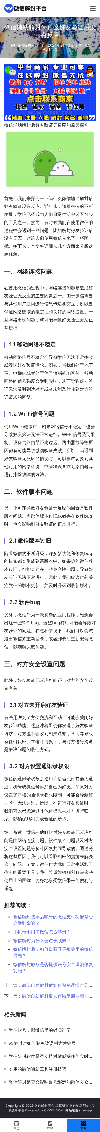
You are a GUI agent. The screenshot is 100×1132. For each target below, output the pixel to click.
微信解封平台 (27, 45)
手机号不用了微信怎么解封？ (42, 931)
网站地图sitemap (78, 1110)
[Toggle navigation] (93, 8)
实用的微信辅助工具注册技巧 (37, 1069)
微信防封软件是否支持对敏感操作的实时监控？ (52, 1056)
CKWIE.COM (54, 1110)
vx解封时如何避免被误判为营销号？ (44, 1043)
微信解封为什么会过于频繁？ (42, 940)
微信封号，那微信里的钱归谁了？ (42, 1030)
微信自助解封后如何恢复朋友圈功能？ (60, 996)
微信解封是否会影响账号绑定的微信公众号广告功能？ (52, 1082)
